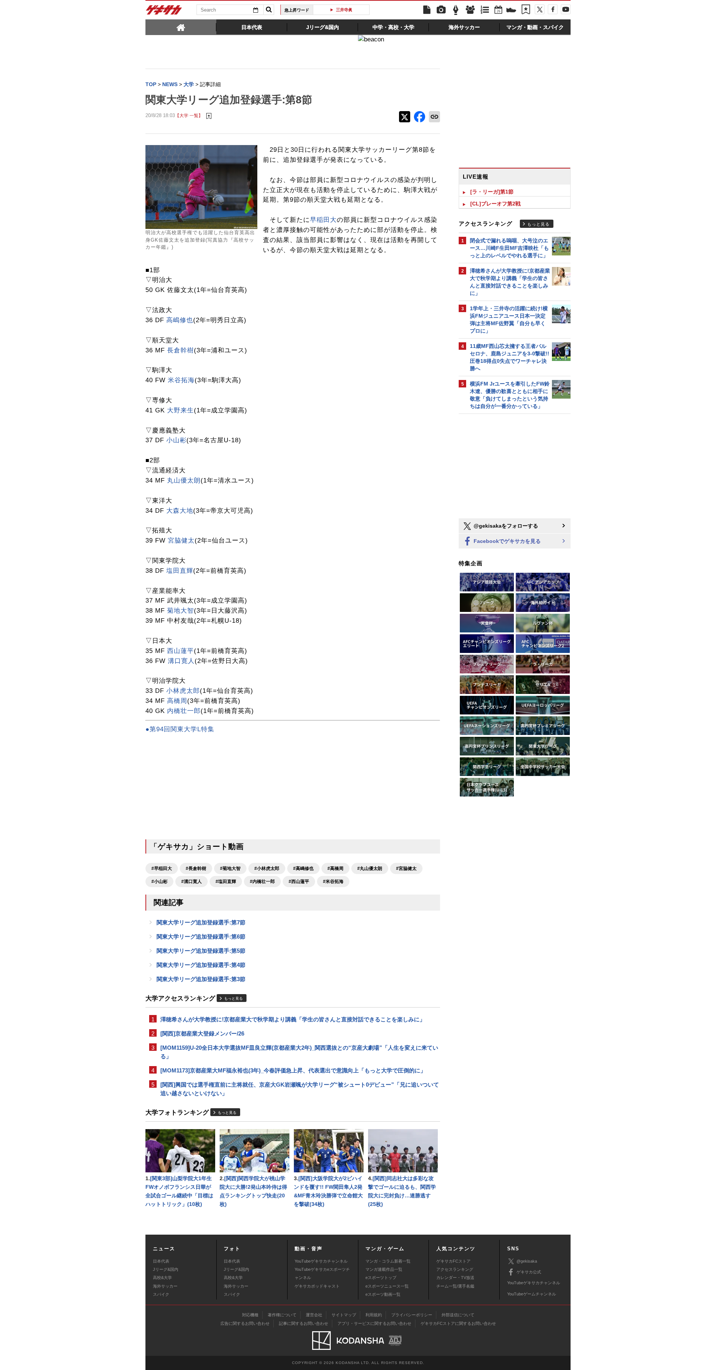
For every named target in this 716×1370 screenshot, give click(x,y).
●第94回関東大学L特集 (179, 729)
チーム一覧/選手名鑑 (455, 1286)
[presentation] (180, 26)
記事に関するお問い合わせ (303, 1323)
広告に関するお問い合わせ (245, 1323)
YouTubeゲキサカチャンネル (321, 1261)
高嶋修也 (179, 320)
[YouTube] (566, 9)
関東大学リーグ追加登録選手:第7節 (201, 922)
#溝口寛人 (191, 881)
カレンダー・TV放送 (455, 1277)
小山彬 (176, 440)
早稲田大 (323, 219)
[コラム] (455, 10)
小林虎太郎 (183, 690)
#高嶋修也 (303, 868)
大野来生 (180, 410)
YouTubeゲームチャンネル (531, 1294)
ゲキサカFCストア (453, 1261)
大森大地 (179, 510)
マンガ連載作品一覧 (383, 1269)
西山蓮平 (180, 650)
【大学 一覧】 (189, 115)
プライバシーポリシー (411, 1315)
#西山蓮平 (299, 881)
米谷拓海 (181, 380)
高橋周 (177, 700)
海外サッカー (165, 1286)
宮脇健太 (181, 540)
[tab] (180, 26)
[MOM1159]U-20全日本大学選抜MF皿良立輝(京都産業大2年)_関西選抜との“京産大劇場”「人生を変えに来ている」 (299, 1051)
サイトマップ (344, 1315)
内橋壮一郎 (184, 710)
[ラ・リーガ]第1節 (492, 192)
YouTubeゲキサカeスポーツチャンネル (322, 1273)
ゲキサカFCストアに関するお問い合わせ (458, 1323)
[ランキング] (484, 10)
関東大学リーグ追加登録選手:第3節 (201, 979)
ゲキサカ (164, 12)
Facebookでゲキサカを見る (506, 541)
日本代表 (161, 1261)
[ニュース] (426, 10)
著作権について (282, 1315)
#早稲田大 (161, 868)
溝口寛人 (181, 660)
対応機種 (250, 1315)
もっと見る (233, 998)
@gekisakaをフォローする (505, 526)
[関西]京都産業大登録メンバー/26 (202, 1033)
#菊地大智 (230, 868)
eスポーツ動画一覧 (383, 1294)
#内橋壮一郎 (262, 881)
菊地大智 (180, 610)
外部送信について (458, 1315)
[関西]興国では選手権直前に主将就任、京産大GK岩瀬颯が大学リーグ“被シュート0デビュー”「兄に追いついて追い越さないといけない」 (299, 1088)
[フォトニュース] (441, 10)
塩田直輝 (179, 570)
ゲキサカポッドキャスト (317, 1286)
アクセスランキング (454, 1269)
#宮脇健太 (406, 868)
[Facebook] (553, 9)
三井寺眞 (344, 9)
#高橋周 (335, 868)
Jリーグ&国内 (165, 1269)
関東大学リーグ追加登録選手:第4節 (201, 965)
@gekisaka (526, 1261)
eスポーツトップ (380, 1277)
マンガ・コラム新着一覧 (388, 1261)
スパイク (161, 1294)
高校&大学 (162, 1277)
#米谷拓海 (333, 881)
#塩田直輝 (226, 881)
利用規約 (373, 1315)
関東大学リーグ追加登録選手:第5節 (201, 951)
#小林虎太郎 (266, 868)
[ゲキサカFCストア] (511, 10)
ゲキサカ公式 (528, 1272)
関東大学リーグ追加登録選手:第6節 (201, 936)
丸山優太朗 (184, 480)
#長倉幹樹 (196, 868)
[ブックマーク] (525, 10)
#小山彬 (159, 881)
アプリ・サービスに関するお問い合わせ (374, 1323)
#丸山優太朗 (369, 868)
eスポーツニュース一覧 (387, 1286)
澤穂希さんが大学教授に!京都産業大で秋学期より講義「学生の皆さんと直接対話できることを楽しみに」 (292, 1019)
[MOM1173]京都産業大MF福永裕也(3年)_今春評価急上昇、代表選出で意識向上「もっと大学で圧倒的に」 (293, 1070)
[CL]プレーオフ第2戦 (495, 204)
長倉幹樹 (180, 350)
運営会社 (314, 1315)
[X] (539, 9)
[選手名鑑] (470, 10)
